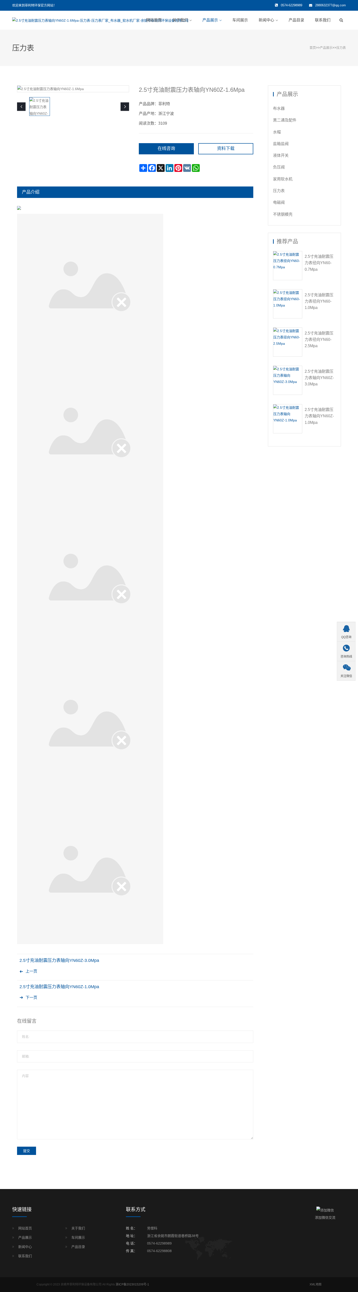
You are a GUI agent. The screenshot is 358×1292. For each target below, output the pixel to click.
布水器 (279, 108)
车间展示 (240, 20)
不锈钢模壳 (282, 214)
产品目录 (296, 20)
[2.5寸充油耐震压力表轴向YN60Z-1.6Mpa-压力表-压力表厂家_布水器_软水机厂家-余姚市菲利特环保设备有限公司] (100, 20)
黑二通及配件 (284, 120)
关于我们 (180, 20)
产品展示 (210, 20)
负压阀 (279, 167)
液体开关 (281, 155)
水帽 (277, 132)
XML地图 (315, 1284)
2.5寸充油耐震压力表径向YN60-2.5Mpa (319, 339)
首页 (313, 47)
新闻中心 (266, 20)
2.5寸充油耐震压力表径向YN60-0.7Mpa (319, 262)
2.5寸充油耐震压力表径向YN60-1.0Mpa (319, 301)
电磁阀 (279, 202)
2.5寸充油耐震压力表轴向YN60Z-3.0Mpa (59, 960)
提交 (26, 1151)
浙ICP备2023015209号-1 (132, 1284)
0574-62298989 (159, 1243)
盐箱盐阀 (281, 144)
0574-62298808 (159, 1251)
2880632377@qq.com (330, 5)
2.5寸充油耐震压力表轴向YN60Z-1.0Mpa (59, 986)
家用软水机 (282, 179)
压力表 (341, 47)
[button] (125, 106)
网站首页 (154, 20)
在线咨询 (166, 148)
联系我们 (322, 20)
